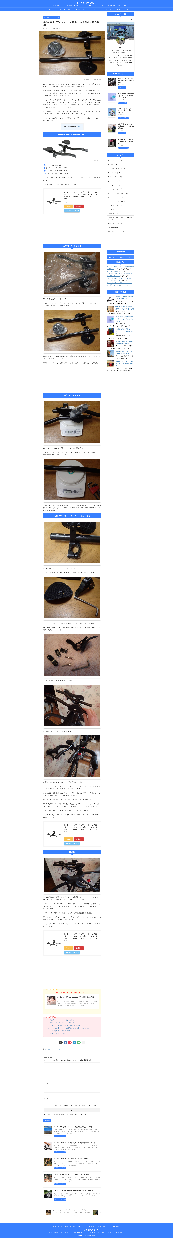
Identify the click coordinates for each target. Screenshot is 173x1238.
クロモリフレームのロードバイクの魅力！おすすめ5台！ (72, 1174)
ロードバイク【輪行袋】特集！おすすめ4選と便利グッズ (65, 1025)
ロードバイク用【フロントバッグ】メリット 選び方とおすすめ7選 (124, 364)
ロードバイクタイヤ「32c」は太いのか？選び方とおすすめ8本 (126, 80)
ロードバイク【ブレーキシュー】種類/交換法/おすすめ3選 (73, 1127)
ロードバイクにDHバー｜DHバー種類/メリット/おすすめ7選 (73, 1190)
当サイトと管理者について (114, 271)
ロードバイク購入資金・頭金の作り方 (59, 1033)
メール (46, 1091)
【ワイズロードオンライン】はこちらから (61, 1020)
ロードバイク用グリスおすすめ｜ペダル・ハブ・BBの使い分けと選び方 (126, 96)
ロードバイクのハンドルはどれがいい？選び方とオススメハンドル (75, 1143)
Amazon (68, 206)
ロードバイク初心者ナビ (86, 3)
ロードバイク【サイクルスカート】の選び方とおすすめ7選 (126, 141)
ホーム (50, 9)
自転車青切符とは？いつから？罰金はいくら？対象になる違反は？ (126, 126)
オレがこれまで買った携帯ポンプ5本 (59, 1031)
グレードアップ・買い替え (123, 9)
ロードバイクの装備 (65, 9)
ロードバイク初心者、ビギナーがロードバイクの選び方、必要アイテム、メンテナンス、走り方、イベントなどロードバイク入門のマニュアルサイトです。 (86, 1232)
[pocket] (70, 1042)
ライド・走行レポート (94, 9)
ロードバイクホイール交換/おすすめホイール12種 (63, 1022)
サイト (46, 1098)
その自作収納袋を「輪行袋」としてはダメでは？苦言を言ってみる (124, 331)
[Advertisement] (72, 229)
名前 (46, 1083)
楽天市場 (78, 206)
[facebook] (65, 1042)
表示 (78, 126)
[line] (79, 1042)
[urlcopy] (83, 1042)
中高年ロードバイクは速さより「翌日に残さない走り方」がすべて (126, 111)
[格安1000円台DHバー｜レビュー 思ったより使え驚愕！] (74, 1042)
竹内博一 (124, 285)
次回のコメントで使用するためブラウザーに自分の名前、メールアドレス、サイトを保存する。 (73, 1106)
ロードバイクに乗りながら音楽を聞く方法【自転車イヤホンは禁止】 (69, 1028)
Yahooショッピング (72, 210)
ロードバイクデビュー (79, 9)
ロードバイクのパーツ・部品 (52, 1049)
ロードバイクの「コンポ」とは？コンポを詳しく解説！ (72, 1159)
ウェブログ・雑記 (108, 9)
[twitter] (61, 1042)
